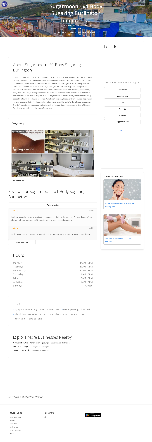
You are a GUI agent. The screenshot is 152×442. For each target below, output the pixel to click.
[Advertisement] (52, 47)
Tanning (87, 25)
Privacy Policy (15, 430)
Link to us (14, 427)
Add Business (15, 417)
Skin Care (80, 25)
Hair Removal (69, 25)
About (12, 420)
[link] (7, 4)
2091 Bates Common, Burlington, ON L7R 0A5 (76, 32)
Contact (13, 424)
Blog (12, 433)
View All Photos (18, 180)
